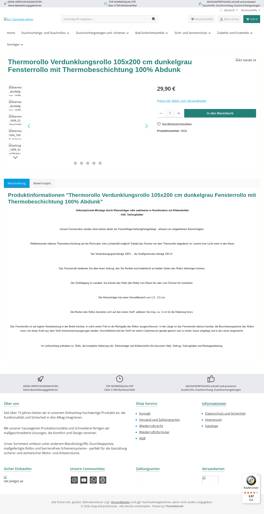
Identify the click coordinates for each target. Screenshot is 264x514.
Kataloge (211, 426)
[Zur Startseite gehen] (18, 19)
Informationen (214, 403)
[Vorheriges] (29, 126)
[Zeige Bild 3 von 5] (87, 163)
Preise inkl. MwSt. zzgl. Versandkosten (181, 101)
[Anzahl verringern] (161, 113)
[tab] (17, 183)
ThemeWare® (174, 506)
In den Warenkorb (220, 113)
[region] (78, 126)
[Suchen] (153, 19)
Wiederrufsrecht (151, 426)
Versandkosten (120, 502)
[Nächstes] (146, 126)
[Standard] (210, 480)
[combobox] (105, 19)
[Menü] (257, 476)
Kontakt (145, 413)
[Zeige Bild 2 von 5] (81, 163)
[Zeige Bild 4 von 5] (93, 163)
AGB (142, 438)
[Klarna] (138, 480)
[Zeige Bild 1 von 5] (75, 163)
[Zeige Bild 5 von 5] (100, 163)
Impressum (213, 420)
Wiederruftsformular (154, 432)
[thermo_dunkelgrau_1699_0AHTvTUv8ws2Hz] (87, 126)
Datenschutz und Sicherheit (225, 413)
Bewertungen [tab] (42, 183)
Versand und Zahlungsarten (159, 420)
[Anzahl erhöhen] (179, 113)
